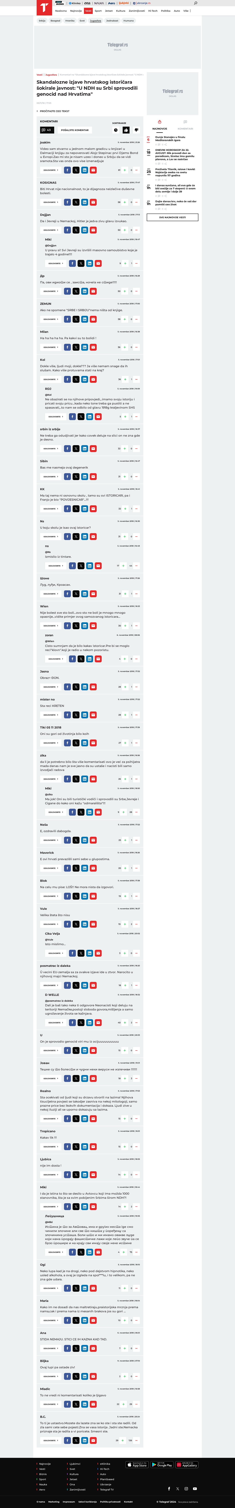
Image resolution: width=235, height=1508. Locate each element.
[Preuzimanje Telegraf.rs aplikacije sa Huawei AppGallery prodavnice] (186, 1464)
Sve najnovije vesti (172, 217)
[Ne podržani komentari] (136, 130)
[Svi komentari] (115, 130)
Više (186, 10)
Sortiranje (119, 123)
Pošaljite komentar (75, 130)
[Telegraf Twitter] (177, 1488)
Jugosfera (51, 74)
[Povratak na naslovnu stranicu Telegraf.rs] (44, 7)
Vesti (39, 74)
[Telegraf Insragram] (186, 1488)
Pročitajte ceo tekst (53, 111)
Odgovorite (51, 169)
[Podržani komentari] (126, 130)
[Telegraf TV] (194, 1488)
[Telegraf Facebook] (169, 1488)
